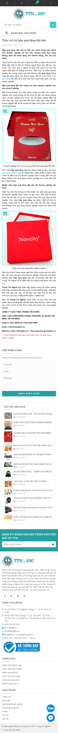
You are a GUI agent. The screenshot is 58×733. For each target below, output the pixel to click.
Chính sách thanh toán (12, 665)
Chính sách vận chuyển (12, 669)
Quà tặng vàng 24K (10, 707)
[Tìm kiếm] (53, 25)
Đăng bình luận (29, 393)
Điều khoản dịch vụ (10, 683)
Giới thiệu (6, 700)
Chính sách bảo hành (11, 676)
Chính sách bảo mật (11, 680)
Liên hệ (5, 718)
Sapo (18, 730)
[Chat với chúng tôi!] (51, 718)
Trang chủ (6, 696)
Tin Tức (5, 715)
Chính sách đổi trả (10, 672)
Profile (5, 711)
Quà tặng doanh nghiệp (12, 704)
